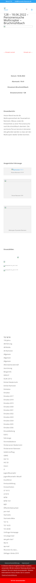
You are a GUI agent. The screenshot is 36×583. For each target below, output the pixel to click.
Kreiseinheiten (9, 487)
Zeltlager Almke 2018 (11, 553)
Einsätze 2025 (8, 424)
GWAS (6, 456)
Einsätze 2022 (8, 414)
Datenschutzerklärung (12, 563)
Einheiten (7, 389)
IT (4, 469)
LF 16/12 (7, 490)
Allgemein (7, 354)
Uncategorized (9, 536)
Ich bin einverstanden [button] (18, 580)
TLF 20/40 (7, 529)
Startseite (7, 515)
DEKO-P (6, 375)
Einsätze (7, 393)
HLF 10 (6, 459)
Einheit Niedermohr (11, 382)
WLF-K (6, 543)
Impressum (25, 563)
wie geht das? (8, 539)
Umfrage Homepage (11, 532)
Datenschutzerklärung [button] (9, 575)
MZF (5, 504)
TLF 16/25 (7, 525)
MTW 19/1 (7, 501)
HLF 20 (6, 462)
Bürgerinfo (7, 372)
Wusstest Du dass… (11, 550)
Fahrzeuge (7, 438)
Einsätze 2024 (8, 421)
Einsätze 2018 (8, 400)
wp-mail (6, 546)
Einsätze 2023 (8, 417)
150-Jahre (7, 340)
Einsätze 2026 (8, 428)
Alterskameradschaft (11, 365)
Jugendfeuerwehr (10, 473)
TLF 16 (6, 522)
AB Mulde (7, 347)
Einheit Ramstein (10, 386)
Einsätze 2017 (8, 396)
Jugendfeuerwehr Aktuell (12, 476)
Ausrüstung (8, 368)
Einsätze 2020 (8, 407)
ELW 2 (6, 435)
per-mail (7, 511)
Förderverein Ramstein (12, 448)
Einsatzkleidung (9, 431)
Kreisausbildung (9, 483)
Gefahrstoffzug (9, 452)
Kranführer (8, 480)
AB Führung (8, 344)
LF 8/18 (6, 494)
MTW (5, 497)
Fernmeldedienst (10, 442)
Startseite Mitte (9, 518)
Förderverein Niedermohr (13, 445)
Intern (6, 466)
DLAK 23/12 (8, 379)
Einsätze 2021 (8, 410)
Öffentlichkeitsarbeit (11, 508)
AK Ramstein (8, 351)
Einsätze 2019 (8, 403)
